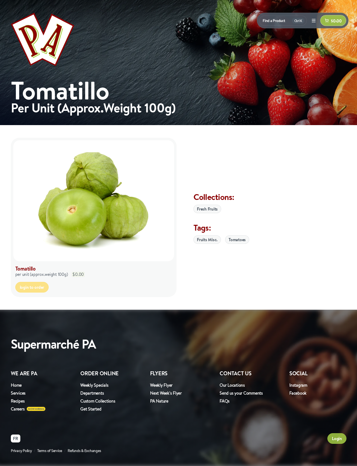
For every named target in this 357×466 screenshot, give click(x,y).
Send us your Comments (241, 393)
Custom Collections (97, 401)
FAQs (225, 401)
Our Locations (232, 385)
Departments (92, 393)
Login (337, 438)
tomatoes (237, 240)
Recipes (18, 401)
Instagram (298, 385)
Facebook (298, 393)
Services (18, 393)
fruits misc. (207, 240)
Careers (18, 409)
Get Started (90, 409)
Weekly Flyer (161, 385)
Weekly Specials (94, 385)
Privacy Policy (21, 450)
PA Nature (159, 401)
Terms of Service (49, 450)
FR (15, 438)
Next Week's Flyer (166, 393)
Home (16, 385)
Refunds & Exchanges (84, 450)
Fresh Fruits (207, 209)
